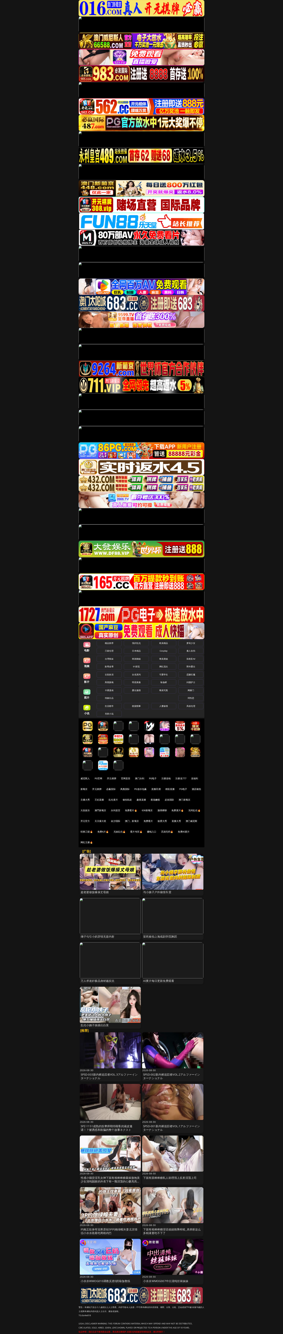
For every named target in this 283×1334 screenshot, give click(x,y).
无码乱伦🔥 (194, 810)
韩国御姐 (136, 658)
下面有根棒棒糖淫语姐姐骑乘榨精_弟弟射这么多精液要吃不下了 (172, 1231)
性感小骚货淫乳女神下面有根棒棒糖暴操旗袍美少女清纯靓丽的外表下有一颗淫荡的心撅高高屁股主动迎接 (110, 1181)
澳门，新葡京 (132, 821)
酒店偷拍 (196, 789)
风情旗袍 (109, 682)
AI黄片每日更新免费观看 (158, 981)
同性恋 (191, 697)
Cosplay (164, 650)
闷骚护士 (191, 682)
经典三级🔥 (87, 831)
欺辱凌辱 (109, 666)
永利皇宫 (115, 810)
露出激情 (136, 690)
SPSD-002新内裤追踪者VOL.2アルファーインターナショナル (171, 1076)
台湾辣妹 (109, 658)
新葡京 (84, 789)
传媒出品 (109, 697)
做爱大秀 (162, 821)
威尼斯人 (85, 778)
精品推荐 (109, 643)
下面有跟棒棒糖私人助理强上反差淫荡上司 (170, 1178)
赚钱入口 (151, 831)
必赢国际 (111, 789)
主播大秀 (85, 799)
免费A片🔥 (103, 831)
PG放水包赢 (140, 789)
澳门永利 (139, 778)
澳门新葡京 (184, 799)
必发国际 (169, 799)
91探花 (136, 666)
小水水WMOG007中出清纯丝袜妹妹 (165, 1281)
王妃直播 (99, 799)
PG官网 (98, 778)
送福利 (194, 778)
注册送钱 (166, 778)
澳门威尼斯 (191, 821)
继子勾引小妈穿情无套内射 (97, 936)
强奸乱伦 (136, 643)
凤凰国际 (125, 789)
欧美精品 (163, 643)
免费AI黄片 (183, 831)
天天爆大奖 (100, 821)
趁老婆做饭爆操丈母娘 (95, 892)
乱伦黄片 (113, 799)
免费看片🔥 (131, 810)
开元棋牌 (111, 778)
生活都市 (109, 706)
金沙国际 (115, 821)
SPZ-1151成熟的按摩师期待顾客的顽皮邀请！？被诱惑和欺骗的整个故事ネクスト (106, 1128)
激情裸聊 (162, 810)
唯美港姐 (163, 658)
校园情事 (136, 706)
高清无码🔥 (167, 831)
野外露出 (191, 666)
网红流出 (163, 666)
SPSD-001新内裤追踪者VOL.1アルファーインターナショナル (171, 1128)
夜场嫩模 (155, 799)
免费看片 (148, 821)
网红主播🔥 (87, 842)
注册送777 (180, 778)
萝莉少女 (191, 643)
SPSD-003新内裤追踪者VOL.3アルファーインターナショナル (109, 1076)
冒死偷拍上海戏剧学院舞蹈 (160, 936)
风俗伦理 (191, 706)
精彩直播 (170, 789)
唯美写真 (163, 690)
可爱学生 (163, 674)
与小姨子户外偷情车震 (157, 892)
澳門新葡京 (100, 810)
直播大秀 (176, 821)
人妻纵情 (163, 706)
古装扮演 (109, 674)
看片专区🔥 (136, 831)
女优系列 (136, 674)
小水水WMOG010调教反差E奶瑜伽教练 (105, 1281)
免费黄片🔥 (177, 810)
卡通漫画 (109, 690)
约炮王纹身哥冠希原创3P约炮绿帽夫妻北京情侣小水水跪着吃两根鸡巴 (109, 1231)
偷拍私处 (127, 799)
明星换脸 (136, 682)
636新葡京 (147, 810)
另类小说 (109, 713)
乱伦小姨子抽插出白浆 (95, 1025)
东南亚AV (190, 658)
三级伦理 (109, 650)
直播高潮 (156, 789)
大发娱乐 (85, 810)
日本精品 (136, 650)
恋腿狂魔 (191, 674)
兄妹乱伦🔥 (119, 831)
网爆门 (191, 690)
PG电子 (153, 778)
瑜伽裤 (163, 682)
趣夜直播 (141, 799)
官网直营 (125, 778)
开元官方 (85, 821)
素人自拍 (191, 650)
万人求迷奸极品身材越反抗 (97, 981)
